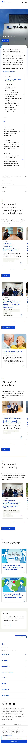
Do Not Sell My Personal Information (14, 737)
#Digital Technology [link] (7, 246)
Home (2, 6)
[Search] (23, 2)
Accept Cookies (14, 741)
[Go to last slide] (10, 269)
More (4, 121)
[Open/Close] (26, 654)
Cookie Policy (9, 735)
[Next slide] (25, 269)
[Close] (25, 727)
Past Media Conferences (8, 71)
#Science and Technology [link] (9, 244)
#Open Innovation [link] (17, 418)
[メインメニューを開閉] (26, 2)
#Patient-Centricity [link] (7, 243)
